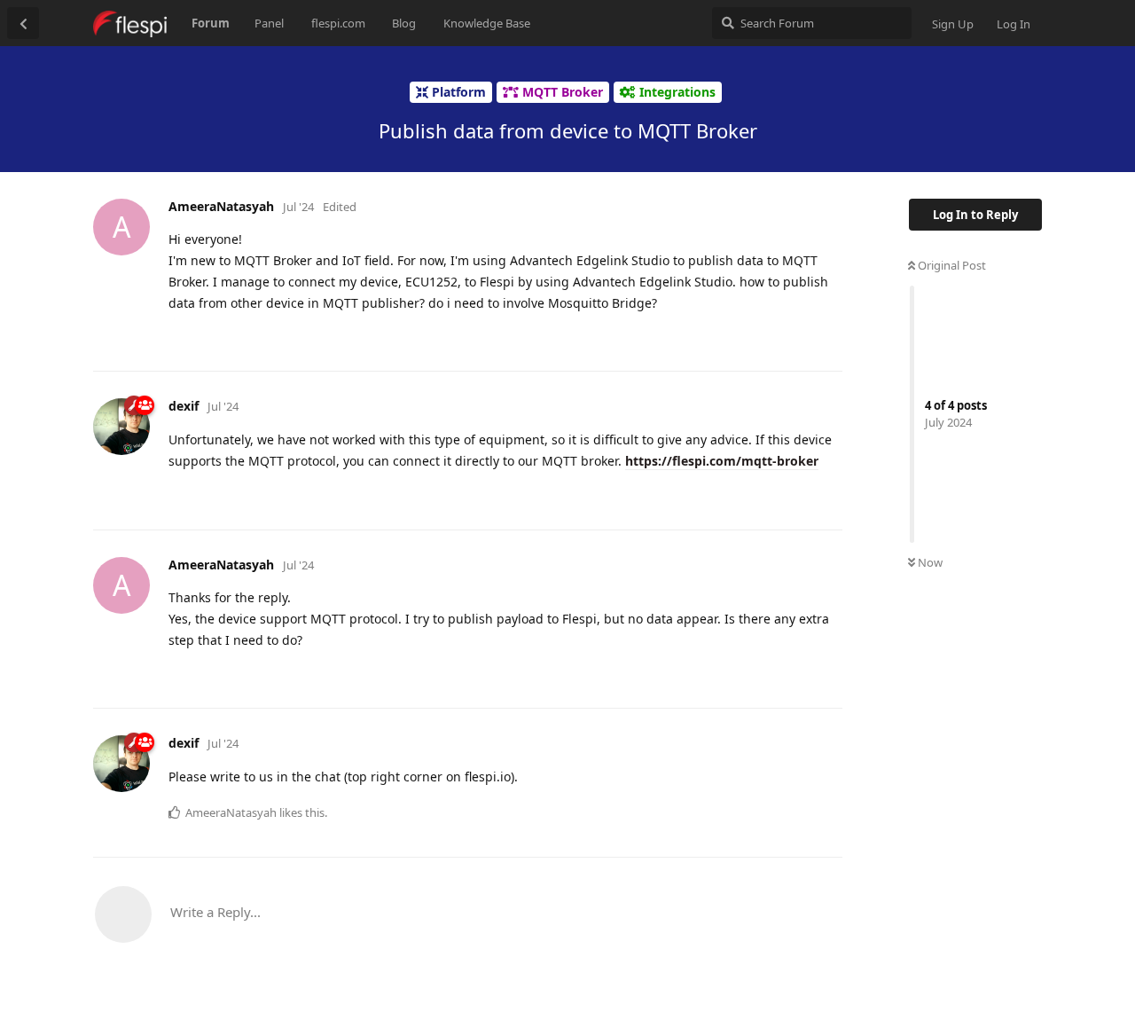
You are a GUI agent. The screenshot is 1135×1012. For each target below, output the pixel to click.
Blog (404, 23)
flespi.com (338, 23)
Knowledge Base (486, 23)
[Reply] (821, 337)
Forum (211, 23)
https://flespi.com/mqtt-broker (721, 460)
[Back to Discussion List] (23, 23)
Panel (269, 23)
